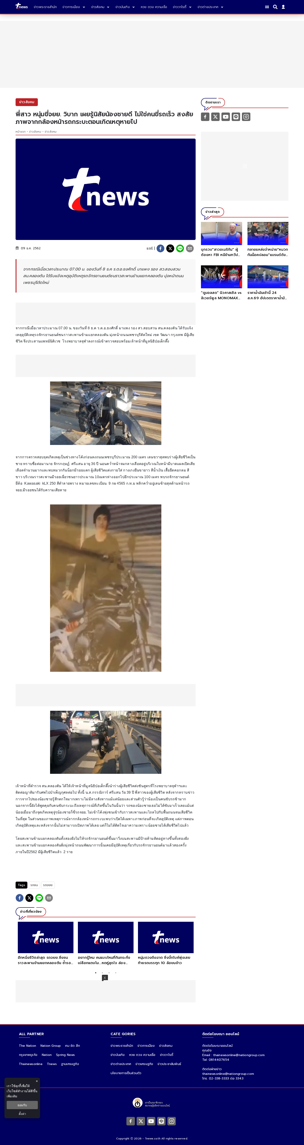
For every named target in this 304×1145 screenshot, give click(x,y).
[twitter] (170, 248)
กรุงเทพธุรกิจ (28, 1055)
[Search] (276, 6)
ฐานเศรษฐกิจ (70, 1064)
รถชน (34, 885)
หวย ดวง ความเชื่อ (142, 1055)
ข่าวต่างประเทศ (121, 1064)
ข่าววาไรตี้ (166, 1055)
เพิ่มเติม (12, 1096)
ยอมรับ (22, 1105)
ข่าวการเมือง (146, 1045)
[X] (215, 116)
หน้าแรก (21, 132)
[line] (180, 248)
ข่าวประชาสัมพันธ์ (169, 1064)
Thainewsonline (31, 1064)
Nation (47, 1055)
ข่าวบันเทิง (118, 1055)
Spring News (65, 1055)
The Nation (27, 1045)
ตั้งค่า (22, 1114)
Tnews (52, 1064)
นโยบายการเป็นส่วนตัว (126, 1073)
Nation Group (51, 1045)
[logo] (22, 7)
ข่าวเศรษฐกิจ (144, 1064)
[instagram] (246, 116)
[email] (190, 248)
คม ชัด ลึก (72, 1045)
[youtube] (225, 116)
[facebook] (160, 248)
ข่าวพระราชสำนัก (122, 1045)
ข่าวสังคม (35, 132)
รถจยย (48, 885)
